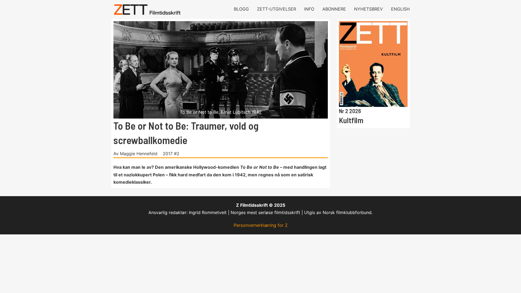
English (400, 9)
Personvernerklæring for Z (261, 225)
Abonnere (334, 9)
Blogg (241, 9)
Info (309, 9)
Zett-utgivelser (276, 9)
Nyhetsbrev (368, 9)
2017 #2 (171, 153)
